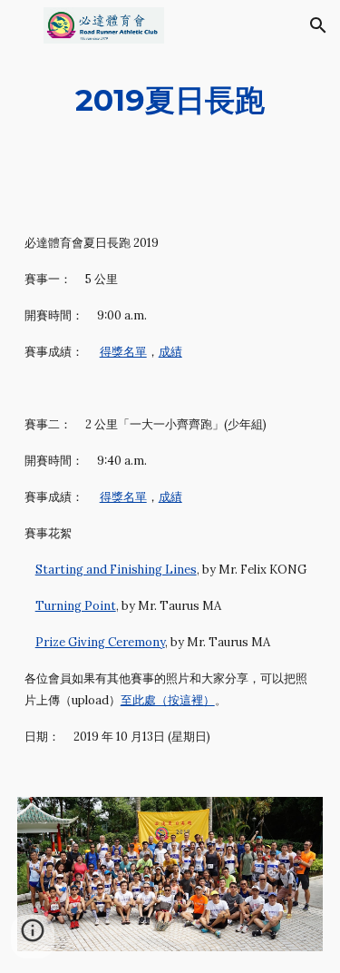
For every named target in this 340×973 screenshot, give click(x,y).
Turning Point (75, 606)
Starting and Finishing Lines (116, 569)
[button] (22, 25)
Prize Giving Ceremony (100, 642)
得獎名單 (123, 351)
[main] (170, 101)
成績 (170, 351)
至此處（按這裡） (168, 700)
